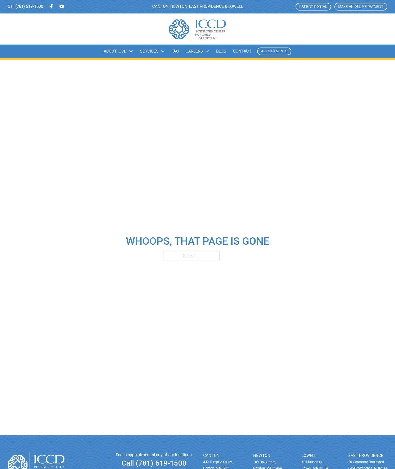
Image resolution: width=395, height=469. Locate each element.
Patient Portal (313, 7)
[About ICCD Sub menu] (131, 51)
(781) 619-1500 (29, 6)
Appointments (274, 51)
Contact (242, 51)
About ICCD (115, 51)
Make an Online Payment (360, 7)
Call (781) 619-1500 (154, 463)
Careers (194, 51)
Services (149, 51)
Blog (221, 51)
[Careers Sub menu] (207, 51)
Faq (175, 51)
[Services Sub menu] (163, 51)
